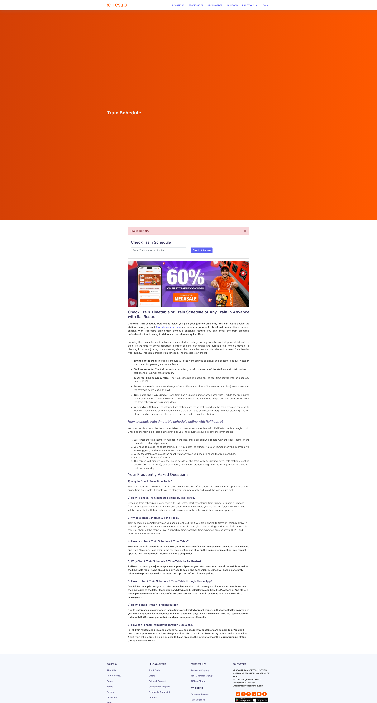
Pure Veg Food (198, 699)
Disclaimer (112, 697)
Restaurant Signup (200, 670)
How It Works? (114, 675)
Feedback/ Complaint (159, 692)
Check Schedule (202, 250)
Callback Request (157, 681)
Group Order (214, 5)
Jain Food (232, 5)
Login (265, 5)
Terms (110, 686)
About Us (111, 670)
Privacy (110, 692)
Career (110, 681)
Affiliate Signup (198, 681)
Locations (178, 5)
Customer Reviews (200, 694)
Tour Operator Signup (202, 675)
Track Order (196, 5)
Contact (153, 697)
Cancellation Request (159, 686)
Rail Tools (248, 5)
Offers (152, 675)
